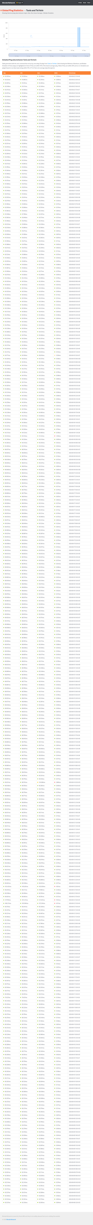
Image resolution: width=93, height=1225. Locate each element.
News (88, 2)
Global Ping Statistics (12, 10)
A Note (80, 2)
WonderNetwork (8, 3)
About (84, 2)
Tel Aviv (54, 63)
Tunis (49, 63)
